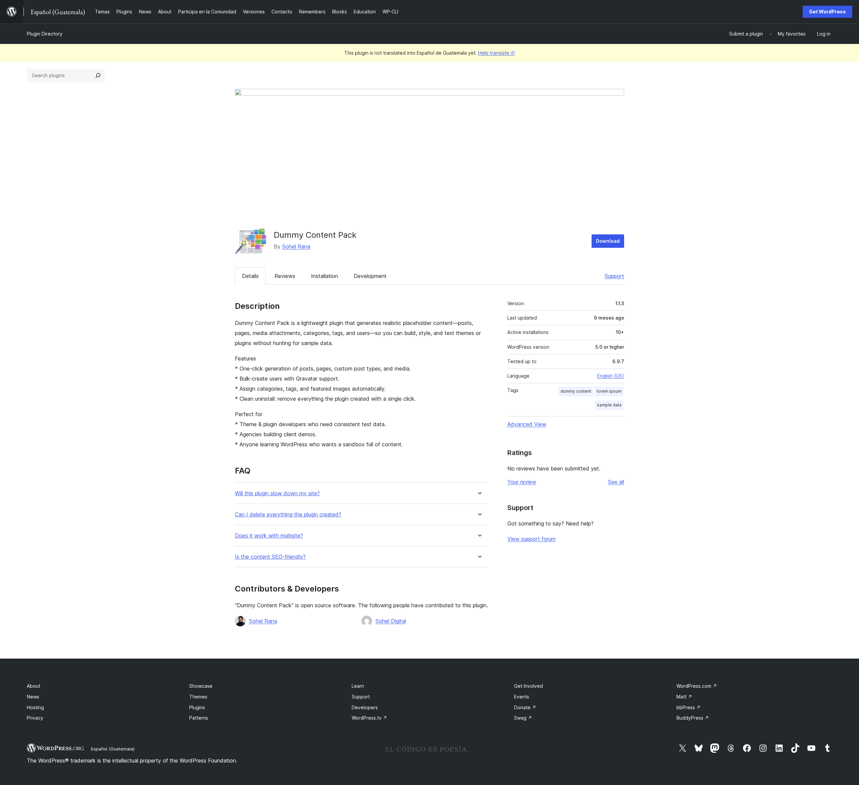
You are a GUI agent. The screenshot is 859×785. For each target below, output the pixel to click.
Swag (523, 718)
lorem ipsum (609, 391)
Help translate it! (496, 53)
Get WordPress (827, 11)
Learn (358, 686)
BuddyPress (692, 718)
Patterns (198, 718)
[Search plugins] (98, 75)
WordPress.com (696, 686)
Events (521, 696)
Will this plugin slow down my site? (277, 493)
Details (250, 276)
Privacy (35, 718)
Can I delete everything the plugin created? (288, 514)
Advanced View (526, 424)
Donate (525, 707)
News (33, 696)
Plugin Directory (44, 34)
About (33, 686)
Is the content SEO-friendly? (270, 557)
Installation (324, 276)
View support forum (531, 539)
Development (370, 276)
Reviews (284, 276)
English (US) (610, 376)
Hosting (35, 707)
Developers (365, 707)
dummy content (575, 391)
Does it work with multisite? (269, 535)
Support (614, 276)
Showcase (200, 686)
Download (608, 241)
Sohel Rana (296, 246)
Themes (198, 696)
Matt (684, 696)
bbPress (688, 707)
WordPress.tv (369, 718)
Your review (521, 482)
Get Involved (528, 686)
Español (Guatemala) (113, 748)
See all (616, 482)
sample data (609, 404)
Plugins (197, 707)
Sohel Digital (390, 621)
